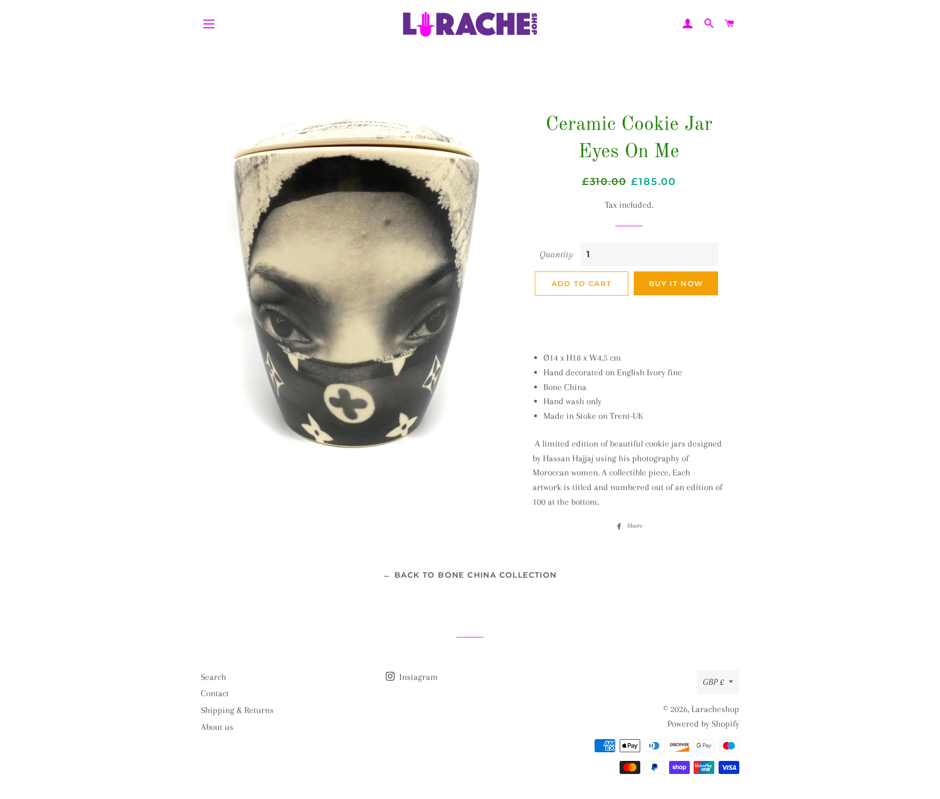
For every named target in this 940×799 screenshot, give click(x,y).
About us (217, 727)
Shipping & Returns (237, 710)
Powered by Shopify (703, 724)
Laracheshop (715, 709)
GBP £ (713, 682)
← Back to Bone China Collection (469, 575)
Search (213, 677)
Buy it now (676, 283)
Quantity (556, 254)
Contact (215, 693)
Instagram (417, 677)
